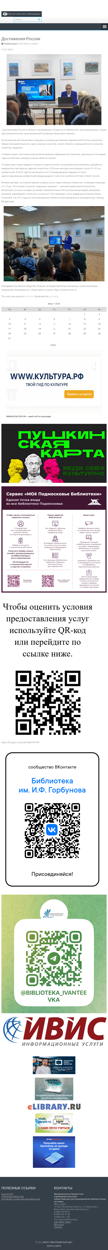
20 (54, 328)
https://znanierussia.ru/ (65, 289)
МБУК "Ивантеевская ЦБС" (58, 1242)
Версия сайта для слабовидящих (24, 13)
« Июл (53, 344)
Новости (29, 296)
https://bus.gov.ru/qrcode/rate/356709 (20, 742)
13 (54, 323)
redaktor (34, 43)
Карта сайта (54, 1246)
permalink (53, 296)
